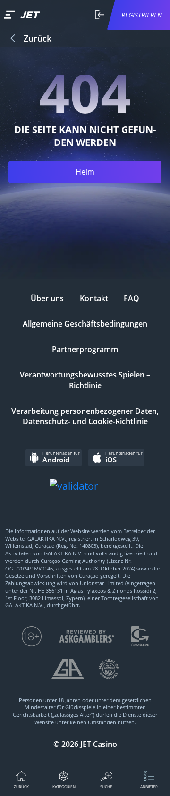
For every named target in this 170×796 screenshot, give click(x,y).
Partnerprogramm (85, 349)
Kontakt (94, 298)
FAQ (131, 298)
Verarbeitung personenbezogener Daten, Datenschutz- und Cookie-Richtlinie (85, 416)
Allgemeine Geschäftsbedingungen (85, 323)
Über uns (47, 298)
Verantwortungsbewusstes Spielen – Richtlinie (85, 380)
